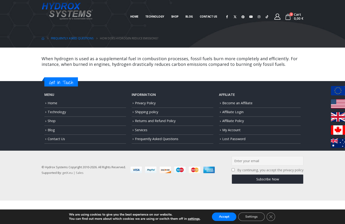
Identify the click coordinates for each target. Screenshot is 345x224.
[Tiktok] (267, 16)
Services (141, 130)
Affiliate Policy (233, 121)
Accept (224, 216)
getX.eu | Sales (73, 173)
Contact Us (208, 17)
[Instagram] (259, 16)
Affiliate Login (233, 112)
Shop (175, 17)
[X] (235, 16)
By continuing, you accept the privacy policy (270, 170)
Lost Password (233, 139)
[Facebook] (227, 16)
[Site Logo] (67, 10)
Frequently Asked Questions (156, 139)
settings (194, 219)
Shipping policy (146, 112)
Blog (189, 17)
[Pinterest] (243, 16)
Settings (251, 216)
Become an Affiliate (237, 103)
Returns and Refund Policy (155, 121)
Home (134, 17)
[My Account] (277, 17)
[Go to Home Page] (43, 38)
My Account (231, 130)
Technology (154, 17)
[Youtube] (251, 16)
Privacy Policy (145, 103)
